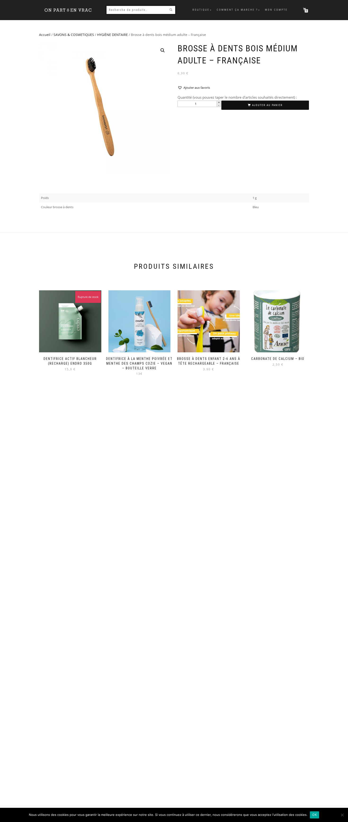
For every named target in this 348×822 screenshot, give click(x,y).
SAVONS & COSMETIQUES (74, 34)
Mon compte (276, 9)
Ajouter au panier (267, 105)
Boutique (201, 9)
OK (314, 815)
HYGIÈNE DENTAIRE (112, 34)
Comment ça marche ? (237, 9)
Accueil (44, 34)
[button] (162, 50)
